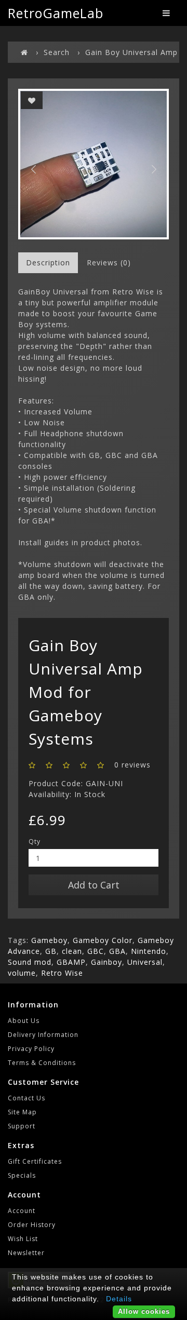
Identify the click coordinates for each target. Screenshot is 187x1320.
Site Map (22, 1112)
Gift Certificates (35, 1161)
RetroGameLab (55, 13)
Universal (145, 962)
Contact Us (26, 1098)
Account (21, 1210)
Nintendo (148, 951)
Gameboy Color (102, 940)
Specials (22, 1175)
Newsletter (26, 1252)
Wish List (23, 1238)
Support (21, 1126)
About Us (23, 1020)
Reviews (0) (109, 262)
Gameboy (49, 940)
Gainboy (106, 962)
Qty (35, 841)
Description (48, 262)
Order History (32, 1224)
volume (22, 973)
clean (72, 951)
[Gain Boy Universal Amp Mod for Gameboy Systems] (93, 164)
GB (51, 951)
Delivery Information (43, 1034)
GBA (117, 951)
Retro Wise (62, 973)
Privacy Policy (31, 1048)
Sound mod (29, 962)
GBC (95, 951)
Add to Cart (93, 885)
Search (57, 52)
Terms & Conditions (42, 1062)
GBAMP (71, 962)
